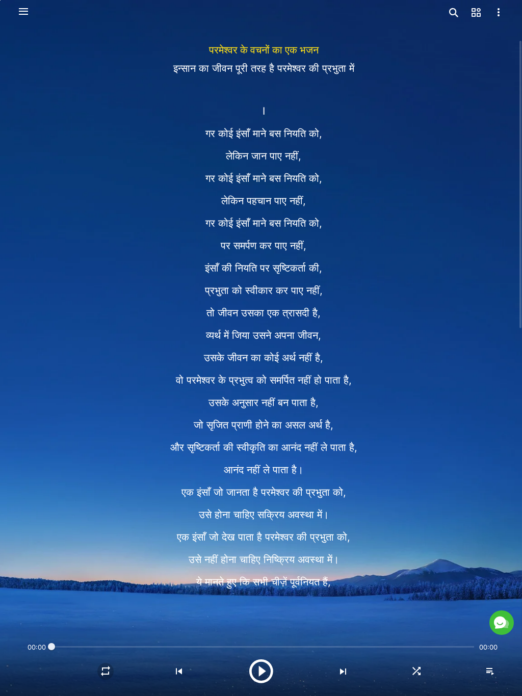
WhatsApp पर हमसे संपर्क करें (411, 607)
